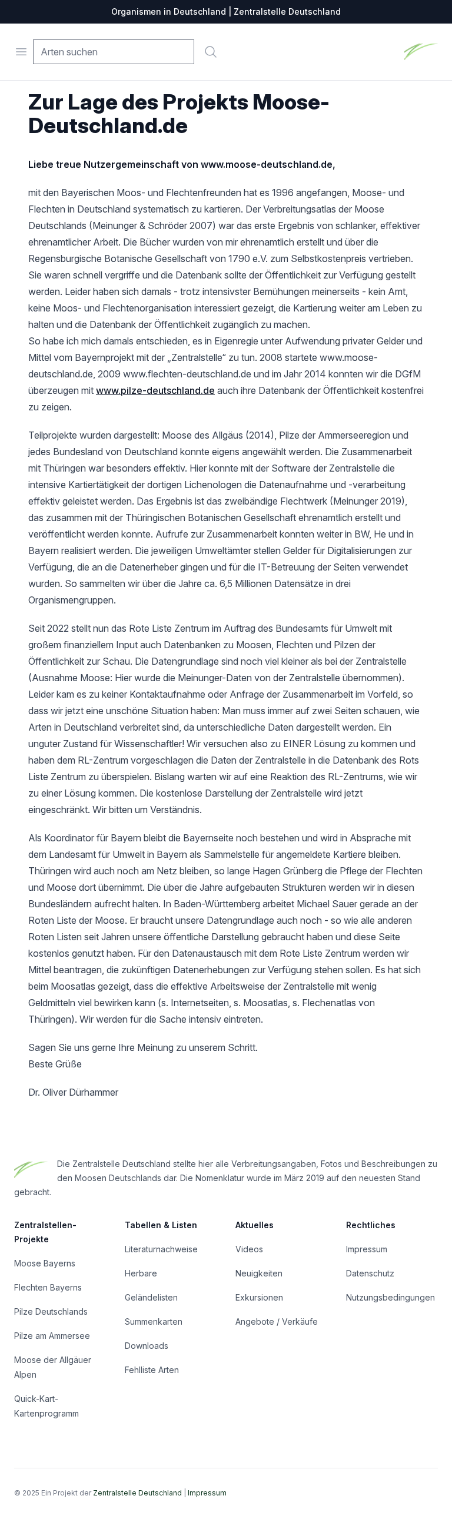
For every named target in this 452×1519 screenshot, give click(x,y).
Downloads (146, 1346)
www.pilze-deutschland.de (155, 390)
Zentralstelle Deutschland (137, 1492)
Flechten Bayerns (48, 1287)
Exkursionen (259, 1297)
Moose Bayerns (44, 1263)
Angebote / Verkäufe (276, 1321)
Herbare (141, 1273)
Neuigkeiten (258, 1273)
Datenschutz (370, 1273)
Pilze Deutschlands (51, 1311)
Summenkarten (153, 1321)
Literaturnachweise (161, 1249)
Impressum (366, 1249)
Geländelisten (151, 1297)
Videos (249, 1249)
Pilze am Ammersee (52, 1336)
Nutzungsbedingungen (390, 1297)
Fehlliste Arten (152, 1370)
